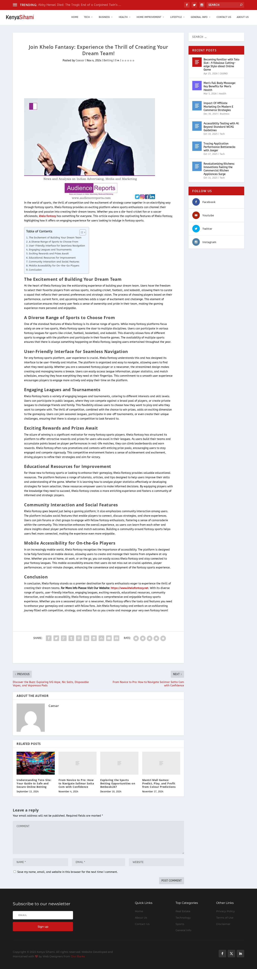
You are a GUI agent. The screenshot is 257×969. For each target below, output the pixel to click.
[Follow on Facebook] (222, 953)
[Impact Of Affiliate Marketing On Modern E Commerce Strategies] (197, 105)
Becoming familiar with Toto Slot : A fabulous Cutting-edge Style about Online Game (221, 64)
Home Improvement (149, 17)
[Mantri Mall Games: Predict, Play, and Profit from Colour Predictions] (161, 763)
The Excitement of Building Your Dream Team (55, 237)
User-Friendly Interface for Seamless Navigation (57, 245)
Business (104, 17)
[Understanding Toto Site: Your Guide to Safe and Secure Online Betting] (36, 763)
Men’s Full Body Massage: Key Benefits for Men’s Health (220, 86)
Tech (87, 17)
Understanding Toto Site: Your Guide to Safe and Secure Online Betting (34, 783)
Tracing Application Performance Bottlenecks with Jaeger (219, 147)
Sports (180, 924)
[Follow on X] (231, 953)
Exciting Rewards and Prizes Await (49, 253)
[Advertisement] (81, 82)
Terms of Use (224, 917)
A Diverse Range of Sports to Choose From (53, 241)
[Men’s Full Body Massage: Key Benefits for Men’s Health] (197, 85)
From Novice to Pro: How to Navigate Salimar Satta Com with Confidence (76, 783)
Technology (183, 917)
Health (123, 17)
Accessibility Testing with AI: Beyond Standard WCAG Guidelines (221, 127)
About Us (243, 17)
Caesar (80, 60)
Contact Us (224, 17)
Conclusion (35, 269)
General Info (199, 17)
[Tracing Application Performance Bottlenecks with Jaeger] (197, 146)
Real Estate (183, 911)
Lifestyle (176, 17)
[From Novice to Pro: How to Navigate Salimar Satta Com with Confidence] (78, 763)
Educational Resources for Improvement (52, 257)
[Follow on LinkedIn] (240, 953)
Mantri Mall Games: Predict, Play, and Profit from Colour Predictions (159, 783)
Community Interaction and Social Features (54, 261)
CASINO (224, 73)
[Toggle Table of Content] (81, 232)
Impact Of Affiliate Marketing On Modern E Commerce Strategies (218, 107)
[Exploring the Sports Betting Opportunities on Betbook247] (119, 763)
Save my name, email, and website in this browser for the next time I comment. (67, 872)
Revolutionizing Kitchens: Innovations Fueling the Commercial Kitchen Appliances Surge (219, 169)
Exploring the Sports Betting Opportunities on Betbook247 (117, 783)
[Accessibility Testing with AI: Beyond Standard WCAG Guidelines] (197, 126)
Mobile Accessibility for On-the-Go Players (54, 265)
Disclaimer (223, 924)
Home (74, 17)
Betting (108, 60)
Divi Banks (78, 956)
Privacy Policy (225, 911)
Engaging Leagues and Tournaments (50, 249)
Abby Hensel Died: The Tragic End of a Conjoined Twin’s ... (79, 5)
